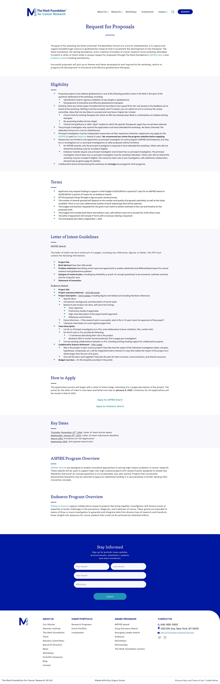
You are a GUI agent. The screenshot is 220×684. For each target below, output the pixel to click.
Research (116, 11)
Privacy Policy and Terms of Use (189, 680)
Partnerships (121, 644)
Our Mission (49, 624)
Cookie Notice (212, 680)
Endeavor (81, 136)
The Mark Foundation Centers (130, 648)
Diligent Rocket (118, 680)
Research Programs (82, 624)
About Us (101, 11)
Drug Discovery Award (126, 628)
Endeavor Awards (60, 505)
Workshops (131, 11)
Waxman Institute (51, 628)
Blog (45, 661)
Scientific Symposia (53, 656)
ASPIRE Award (156, 54)
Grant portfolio (79, 628)
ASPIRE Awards (58, 467)
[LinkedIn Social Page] (165, 637)
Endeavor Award (59, 57)
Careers (47, 665)
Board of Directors (52, 644)
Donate (185, 11)
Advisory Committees (53, 640)
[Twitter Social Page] (160, 637)
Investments (147, 11)
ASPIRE (62, 136)
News (45, 648)
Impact (162, 11)
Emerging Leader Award (127, 632)
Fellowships (120, 640)
